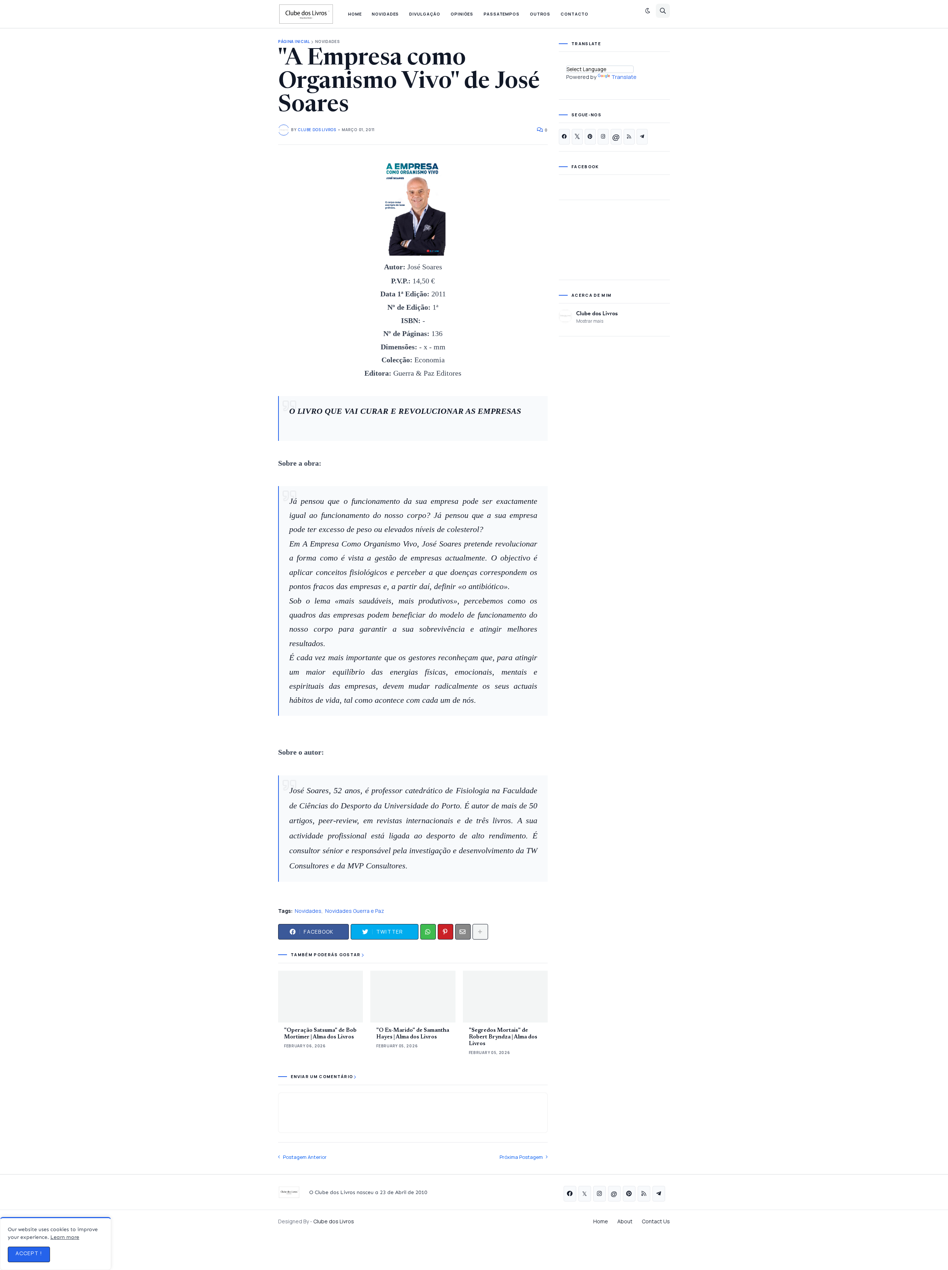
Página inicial (294, 42)
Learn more (64, 1237)
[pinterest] (590, 136)
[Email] (463, 932)
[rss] (629, 136)
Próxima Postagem (521, 1157)
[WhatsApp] (428, 932)
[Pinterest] (445, 932)
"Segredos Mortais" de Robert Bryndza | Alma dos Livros (503, 1037)
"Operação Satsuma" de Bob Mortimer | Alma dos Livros (320, 1034)
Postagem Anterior (305, 1157)
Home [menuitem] (355, 14)
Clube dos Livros (597, 313)
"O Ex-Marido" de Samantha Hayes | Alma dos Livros (412, 1034)
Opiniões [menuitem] (462, 14)
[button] (648, 11)
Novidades (327, 42)
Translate (624, 77)
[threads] (616, 136)
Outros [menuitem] (540, 14)
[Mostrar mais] (480, 932)
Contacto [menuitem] (574, 14)
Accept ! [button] (29, 1253)
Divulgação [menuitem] (424, 14)
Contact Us (656, 1221)
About (624, 1221)
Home (600, 1221)
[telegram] (642, 136)
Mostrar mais (589, 321)
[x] (577, 136)
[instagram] (603, 136)
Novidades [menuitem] (385, 14)
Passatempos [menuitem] (502, 14)
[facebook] (564, 136)
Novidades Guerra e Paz (354, 910)
